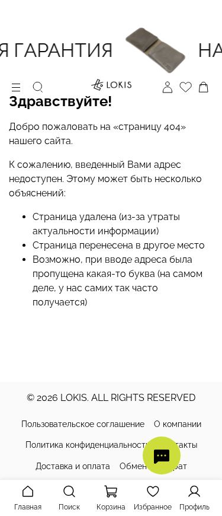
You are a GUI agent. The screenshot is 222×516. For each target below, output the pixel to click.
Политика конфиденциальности (87, 445)
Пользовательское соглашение (82, 424)
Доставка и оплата (73, 466)
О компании (177, 424)
